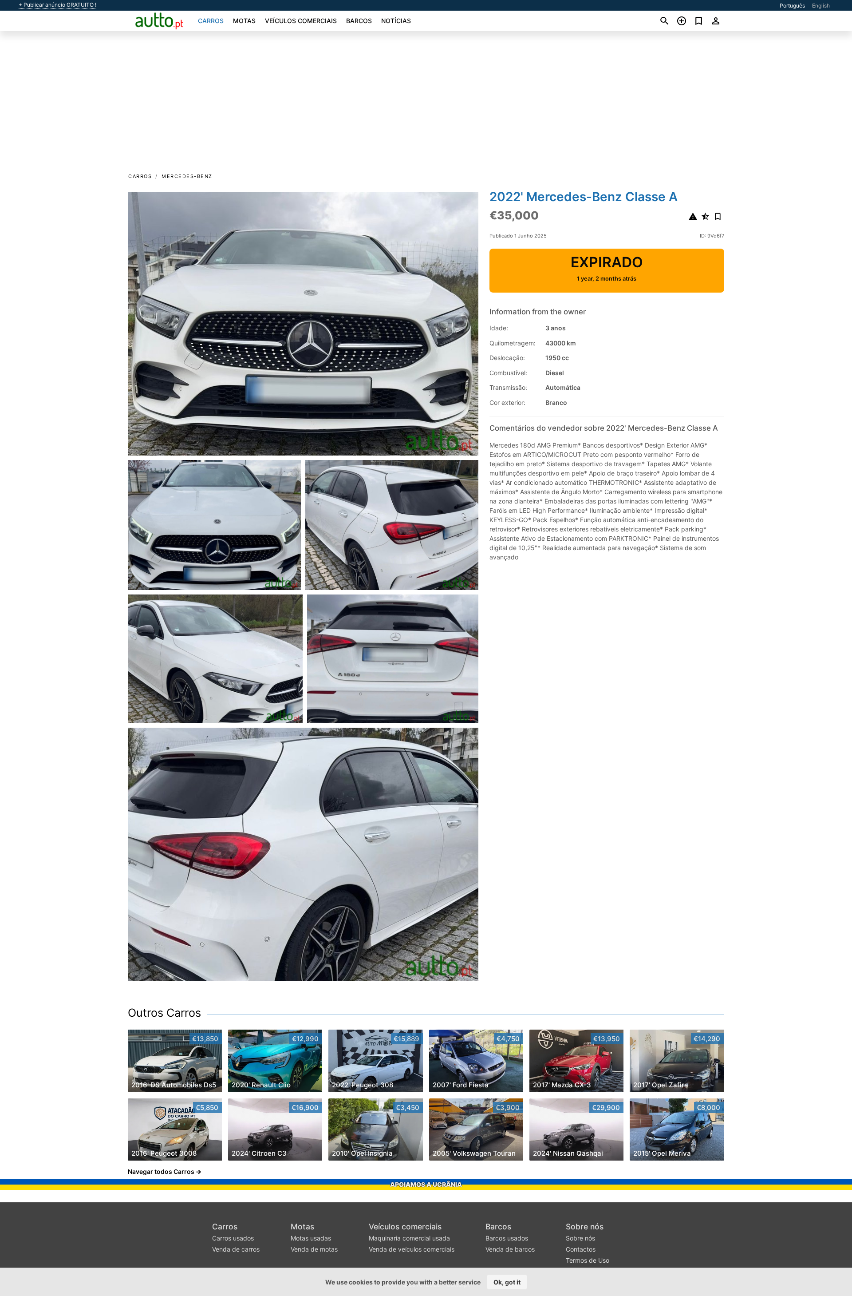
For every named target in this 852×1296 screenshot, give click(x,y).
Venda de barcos (510, 1249)
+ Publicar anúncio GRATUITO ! (57, 5)
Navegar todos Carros (161, 1171)
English (821, 5)
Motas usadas (311, 1238)
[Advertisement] (426, 105)
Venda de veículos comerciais (411, 1249)
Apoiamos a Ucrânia (426, 1184)
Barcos (359, 20)
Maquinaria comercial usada (409, 1238)
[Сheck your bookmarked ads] (698, 21)
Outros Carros (164, 1012)
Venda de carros (236, 1249)
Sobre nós (585, 1226)
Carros (211, 20)
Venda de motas (314, 1249)
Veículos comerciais (301, 20)
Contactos (581, 1249)
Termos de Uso (587, 1260)
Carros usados (233, 1238)
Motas (244, 20)
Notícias (396, 20)
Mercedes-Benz (187, 176)
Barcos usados (506, 1238)
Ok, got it (507, 1282)
